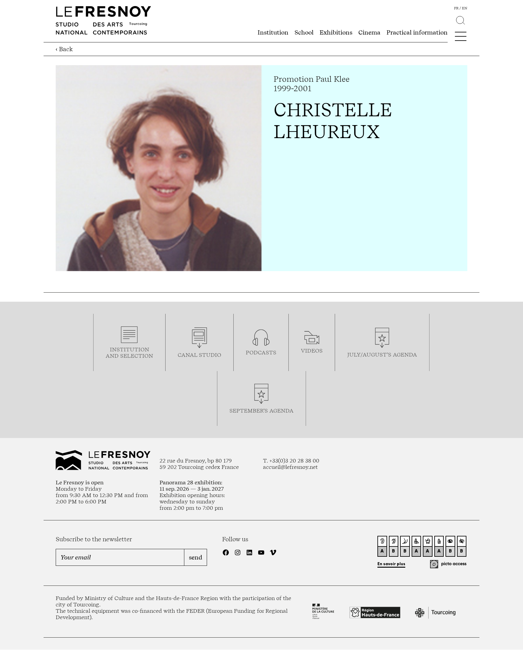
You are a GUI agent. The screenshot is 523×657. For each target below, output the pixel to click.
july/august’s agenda (382, 354)
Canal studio (199, 355)
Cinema (369, 32)
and (113, 356)
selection (136, 356)
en (464, 8)
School (304, 32)
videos (312, 350)
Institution (273, 32)
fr (456, 8)
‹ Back (64, 49)
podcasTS (261, 352)
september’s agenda (261, 410)
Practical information (417, 32)
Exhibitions (336, 32)
